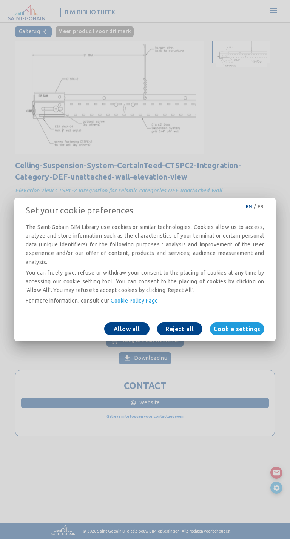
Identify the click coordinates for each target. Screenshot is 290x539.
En (249, 206)
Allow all (127, 329)
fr (261, 206)
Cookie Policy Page (134, 301)
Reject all (179, 329)
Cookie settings (237, 329)
